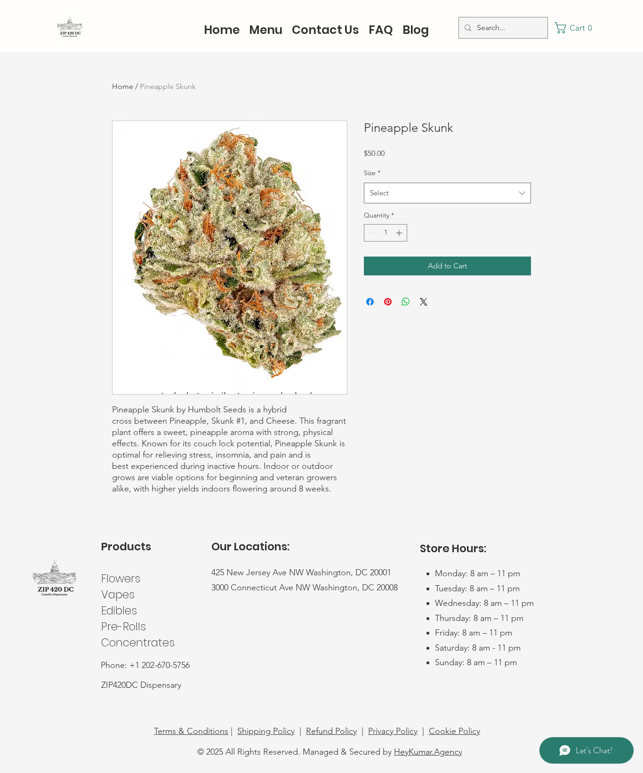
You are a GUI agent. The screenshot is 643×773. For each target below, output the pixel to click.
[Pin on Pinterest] (388, 301)
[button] (576, 27)
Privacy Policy (393, 731)
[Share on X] (423, 301)
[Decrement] (371, 233)
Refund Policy (331, 731)
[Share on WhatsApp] (405, 301)
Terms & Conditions (191, 731)
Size (372, 173)
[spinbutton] (385, 233)
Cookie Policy (454, 731)
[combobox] (447, 193)
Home (122, 86)
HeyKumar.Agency (428, 752)
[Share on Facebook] (370, 301)
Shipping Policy (266, 731)
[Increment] (400, 233)
